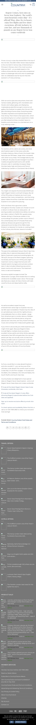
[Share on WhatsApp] (7, 427)
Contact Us (5, 704)
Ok (11, 722)
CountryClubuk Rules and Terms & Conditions (16, 685)
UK (18, 10)
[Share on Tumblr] (28, 427)
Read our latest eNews (8, 673)
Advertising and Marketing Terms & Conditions (16, 688)
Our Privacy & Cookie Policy (10, 691)
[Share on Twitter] (13, 427)
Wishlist (4, 698)
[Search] (30, 4)
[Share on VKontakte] (22, 427)
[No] (34, 720)
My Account (5, 701)
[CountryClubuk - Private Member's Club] (18, 5)
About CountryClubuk (8, 695)
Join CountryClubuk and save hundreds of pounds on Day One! (15, 681)
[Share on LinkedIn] (25, 427)
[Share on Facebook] (10, 427)
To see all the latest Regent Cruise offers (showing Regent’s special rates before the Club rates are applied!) (17, 395)
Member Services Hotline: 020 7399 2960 (15, 670)
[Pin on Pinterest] (19, 427)
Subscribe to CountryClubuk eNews (13, 676)
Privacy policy (20, 722)
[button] (2, 5)
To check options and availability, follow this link (17, 407)
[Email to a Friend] (16, 427)
